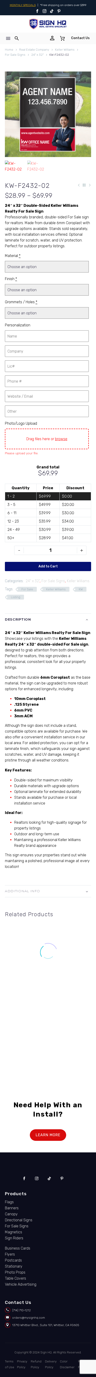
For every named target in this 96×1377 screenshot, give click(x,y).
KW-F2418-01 (24, 982)
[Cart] (62, 38)
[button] (17, 38)
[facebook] (24, 1178)
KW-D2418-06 (72, 1040)
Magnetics (13, 1232)
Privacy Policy (22, 1364)
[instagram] (36, 1178)
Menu (8, 38)
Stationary (13, 1266)
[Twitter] (52, 11)
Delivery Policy (51, 1364)
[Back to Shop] (84, 185)
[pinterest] (62, 1178)
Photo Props (15, 1272)
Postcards (13, 1260)
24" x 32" (37, 54)
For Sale (27, 589)
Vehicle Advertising (20, 1284)
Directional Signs (18, 1220)
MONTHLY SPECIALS (23, 5)
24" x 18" (11, 977)
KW (81, 589)
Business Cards (17, 1248)
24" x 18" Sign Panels (67, 977)
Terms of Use (9, 1364)
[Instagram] (44, 11)
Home (9, 49)
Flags (9, 1202)
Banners (12, 1208)
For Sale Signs (15, 54)
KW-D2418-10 (72, 982)
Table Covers (15, 1278)
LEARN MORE (48, 1135)
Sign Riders (14, 1238)
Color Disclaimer (67, 1364)
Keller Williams (65, 49)
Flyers (10, 1254)
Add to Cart (48, 566)
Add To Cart (24, 997)
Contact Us (80, 38)
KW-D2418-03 (24, 1040)
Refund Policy (36, 1364)
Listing (15, 597)
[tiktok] (49, 1178)
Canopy (11, 1214)
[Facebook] (37, 11)
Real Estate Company (34, 49)
